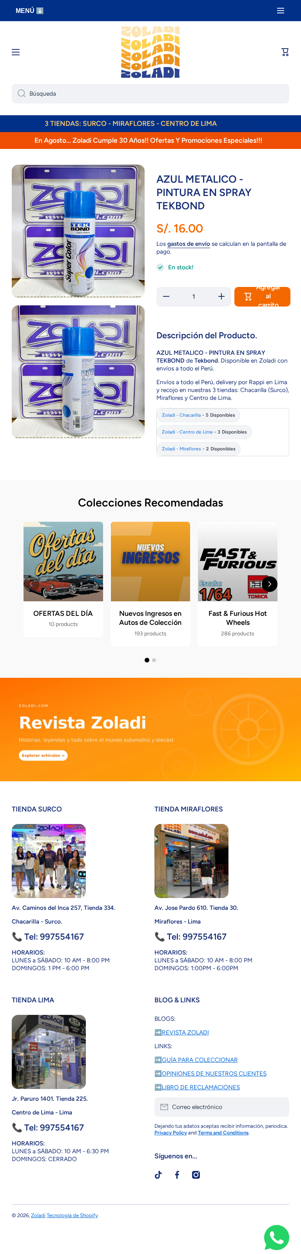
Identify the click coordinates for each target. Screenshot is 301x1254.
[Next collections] (269, 584)
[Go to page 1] (147, 660)
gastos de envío (188, 243)
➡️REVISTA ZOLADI (181, 1032)
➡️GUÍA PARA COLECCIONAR (196, 1059)
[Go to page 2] (154, 660)
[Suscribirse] (279, 1107)
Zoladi (38, 1215)
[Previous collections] (31, 584)
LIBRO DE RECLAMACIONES (201, 1087)
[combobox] (150, 93)
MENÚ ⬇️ (30, 10)
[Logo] (150, 52)
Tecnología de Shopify (72, 1215)
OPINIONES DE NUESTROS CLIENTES (214, 1073)
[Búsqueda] (18, 93)
